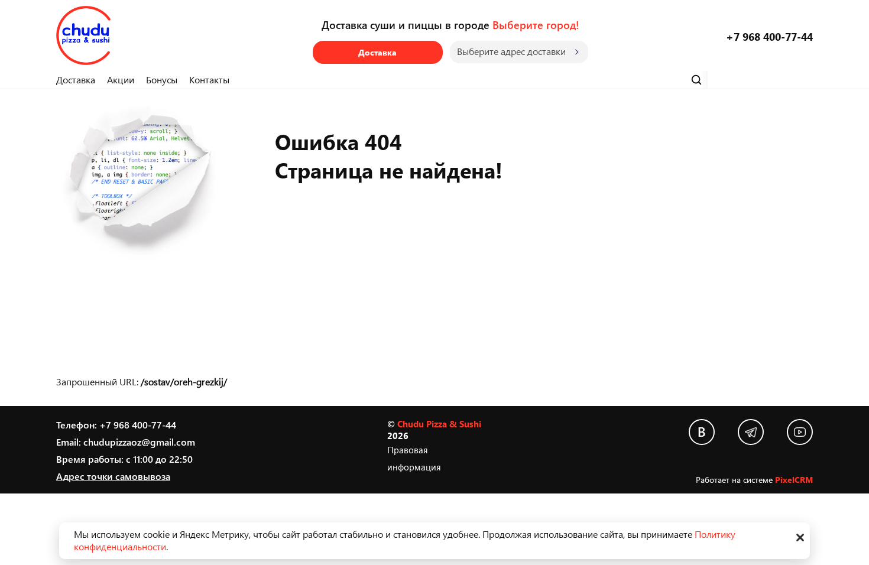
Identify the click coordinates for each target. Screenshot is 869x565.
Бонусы (161, 79)
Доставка (377, 52)
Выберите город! (535, 24)
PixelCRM (794, 479)
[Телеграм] (751, 432)
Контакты (209, 79)
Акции (120, 79)
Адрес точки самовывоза (113, 476)
